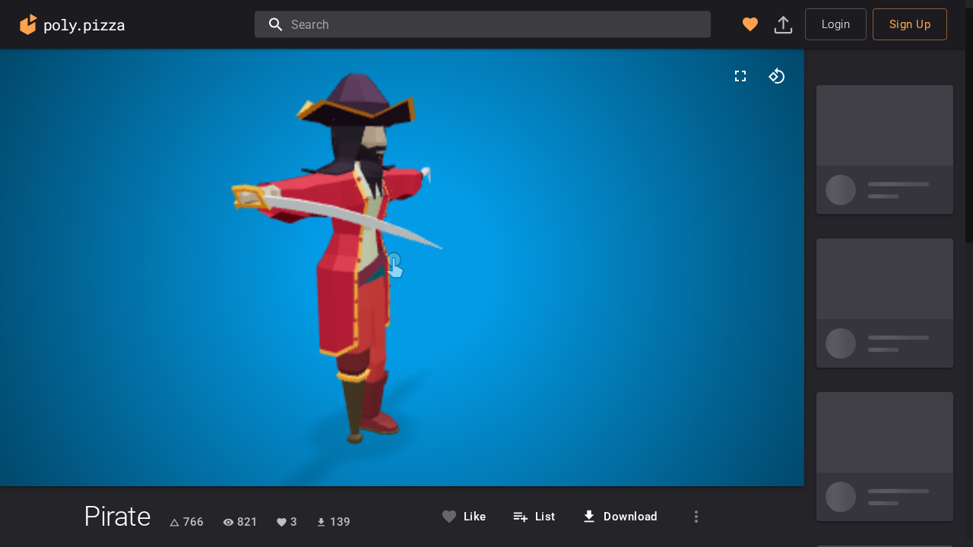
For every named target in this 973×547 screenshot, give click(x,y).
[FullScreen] (740, 76)
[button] (750, 24)
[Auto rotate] (777, 76)
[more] (696, 516)
